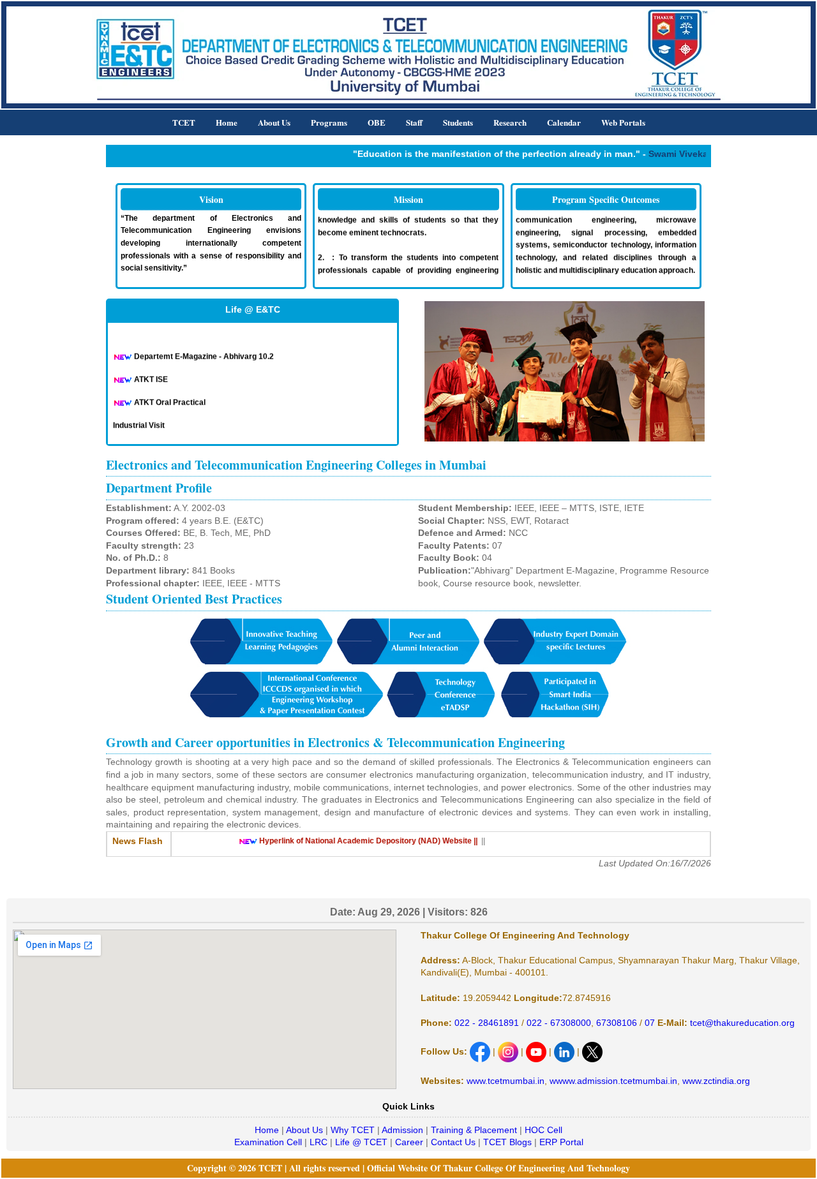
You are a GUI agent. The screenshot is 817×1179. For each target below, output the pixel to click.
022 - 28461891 (486, 1023)
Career (409, 1142)
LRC (318, 1142)
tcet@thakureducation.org (741, 1023)
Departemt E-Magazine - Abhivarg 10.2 (204, 349)
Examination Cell (268, 1142)
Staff (414, 122)
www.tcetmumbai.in (505, 1081)
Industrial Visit (139, 418)
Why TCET (353, 1130)
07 (648, 1023)
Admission (402, 1130)
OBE (377, 122)
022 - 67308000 (559, 1023)
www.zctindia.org (716, 1081)
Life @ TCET (361, 1142)
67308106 (616, 1023)
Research (510, 122)
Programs (329, 122)
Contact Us (453, 1142)
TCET (183, 122)
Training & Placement (474, 1130)
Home (226, 122)
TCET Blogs (507, 1142)
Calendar (564, 122)
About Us (274, 122)
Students (458, 122)
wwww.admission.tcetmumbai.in (613, 1081)
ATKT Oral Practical (170, 395)
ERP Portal (561, 1142)
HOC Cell (543, 1130)
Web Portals (623, 122)
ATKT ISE (151, 372)
